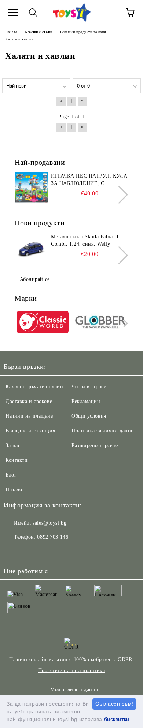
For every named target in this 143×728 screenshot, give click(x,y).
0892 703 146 (52, 537)
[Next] (119, 195)
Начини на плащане (29, 416)
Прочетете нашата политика (71, 670)
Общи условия (89, 416)
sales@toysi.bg (49, 523)
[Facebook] (13, 552)
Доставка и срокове (29, 401)
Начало (14, 489)
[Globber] (100, 323)
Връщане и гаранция (30, 430)
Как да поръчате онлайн (34, 386)
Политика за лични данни (103, 430)
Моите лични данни (74, 689)
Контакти (16, 460)
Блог (11, 475)
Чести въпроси (89, 386)
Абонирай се (35, 279)
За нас (13, 445)
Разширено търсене (95, 445)
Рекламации (86, 401)
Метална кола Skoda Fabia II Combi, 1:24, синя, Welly (84, 240)
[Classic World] (43, 323)
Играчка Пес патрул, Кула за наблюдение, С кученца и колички (89, 180)
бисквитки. (117, 719)
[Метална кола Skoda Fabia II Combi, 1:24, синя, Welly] (31, 249)
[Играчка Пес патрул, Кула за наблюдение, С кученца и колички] (31, 189)
